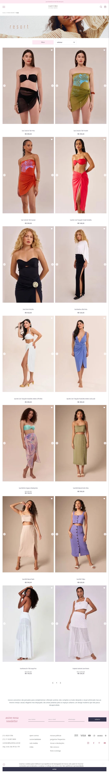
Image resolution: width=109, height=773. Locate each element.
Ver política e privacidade (73, 766)
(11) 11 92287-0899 (9, 739)
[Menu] (4, 7)
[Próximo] (52, 85)
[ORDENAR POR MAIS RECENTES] (66, 42)
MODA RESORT (11, 12)
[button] (43, 42)
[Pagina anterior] (53, 683)
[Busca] (101, 7)
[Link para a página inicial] (4, 13)
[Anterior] (4, 85)
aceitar (54, 769)
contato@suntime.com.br (11, 743)
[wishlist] (52, 50)
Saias (17, 12)
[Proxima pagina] (60, 683)
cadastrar (97, 719)
